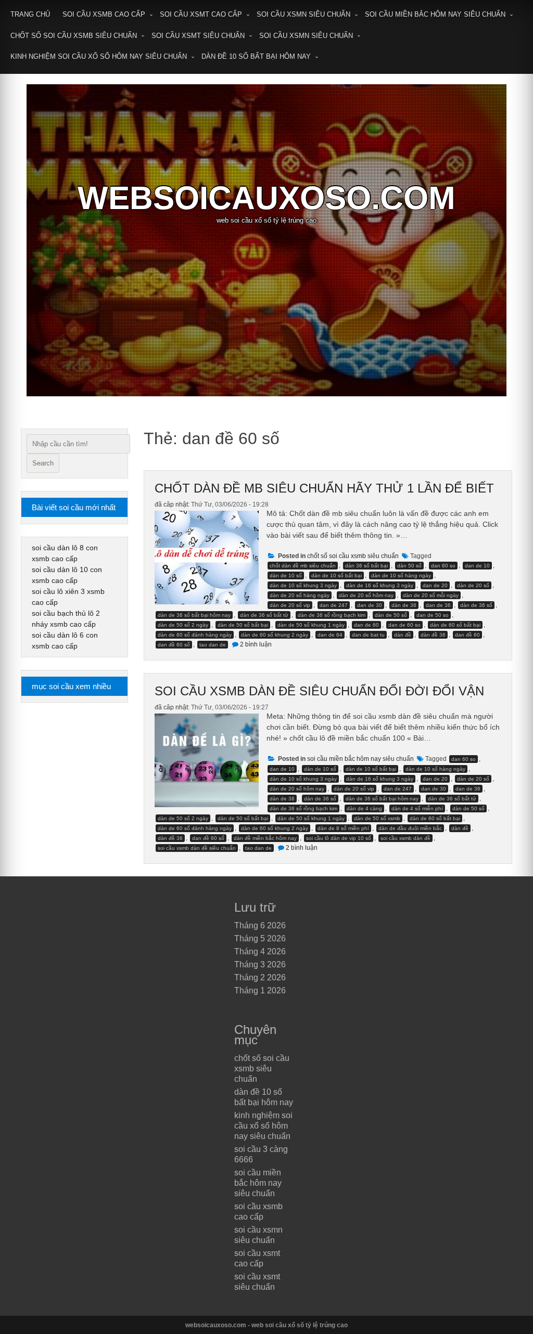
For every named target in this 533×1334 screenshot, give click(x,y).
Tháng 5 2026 (260, 938)
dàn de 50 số (391, 615)
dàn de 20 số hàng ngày (299, 595)
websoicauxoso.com (266, 198)
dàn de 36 (403, 605)
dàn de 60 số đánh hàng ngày (195, 635)
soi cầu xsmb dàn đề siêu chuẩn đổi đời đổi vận (319, 691)
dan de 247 (334, 605)
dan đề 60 (467, 635)
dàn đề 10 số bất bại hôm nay (256, 56)
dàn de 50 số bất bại (243, 625)
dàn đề (402, 635)
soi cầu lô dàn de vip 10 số (338, 838)
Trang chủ (30, 14)
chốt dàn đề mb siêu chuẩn (303, 565)
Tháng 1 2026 (260, 990)
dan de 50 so (432, 615)
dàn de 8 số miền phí (343, 828)
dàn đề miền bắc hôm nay (265, 838)
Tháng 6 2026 (260, 925)
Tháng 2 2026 (260, 977)
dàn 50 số (409, 565)
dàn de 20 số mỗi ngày (431, 595)
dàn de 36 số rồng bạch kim (331, 615)
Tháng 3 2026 (260, 964)
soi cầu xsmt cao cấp (201, 14)
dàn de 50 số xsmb (377, 818)
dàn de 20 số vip (290, 605)
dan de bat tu (368, 635)
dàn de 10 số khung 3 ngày (303, 585)
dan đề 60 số (174, 644)
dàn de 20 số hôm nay (366, 595)
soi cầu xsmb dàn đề (405, 838)
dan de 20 (435, 585)
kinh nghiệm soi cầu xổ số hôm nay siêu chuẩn (98, 56)
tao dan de (212, 644)
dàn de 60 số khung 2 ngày (274, 635)
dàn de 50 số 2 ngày (183, 625)
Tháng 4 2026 (260, 951)
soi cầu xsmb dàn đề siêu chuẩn (197, 848)
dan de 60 (366, 625)
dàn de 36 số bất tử (264, 615)
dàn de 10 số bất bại (336, 575)
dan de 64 (330, 635)
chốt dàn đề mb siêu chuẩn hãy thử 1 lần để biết (324, 488)
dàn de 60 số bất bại (455, 625)
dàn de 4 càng (364, 808)
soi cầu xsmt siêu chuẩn (198, 36)
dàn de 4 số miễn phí (417, 808)
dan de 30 (369, 605)
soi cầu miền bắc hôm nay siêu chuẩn (435, 14)
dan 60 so (443, 565)
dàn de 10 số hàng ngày (401, 575)
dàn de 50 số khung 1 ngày (311, 625)
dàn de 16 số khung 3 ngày (379, 585)
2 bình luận (256, 644)
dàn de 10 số (286, 575)
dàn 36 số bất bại (366, 565)
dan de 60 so (404, 625)
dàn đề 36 (433, 635)
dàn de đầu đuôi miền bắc (410, 828)
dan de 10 (477, 565)
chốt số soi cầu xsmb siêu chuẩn (73, 36)
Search (43, 463)
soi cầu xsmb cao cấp (103, 14)
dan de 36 (438, 605)
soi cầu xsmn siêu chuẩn (303, 14)
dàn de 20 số (473, 585)
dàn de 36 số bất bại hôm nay (194, 615)
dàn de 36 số (476, 605)
